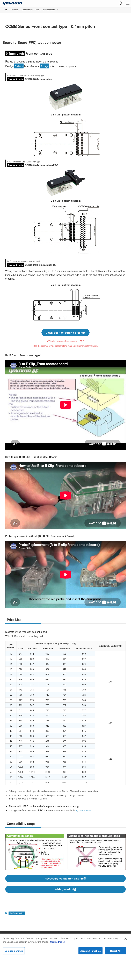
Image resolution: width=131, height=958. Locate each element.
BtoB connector (17, 913)
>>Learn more (83, 810)
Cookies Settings (14, 950)
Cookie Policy (57, 941)
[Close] (125, 939)
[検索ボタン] (120, 3)
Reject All (115, 950)
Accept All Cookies (90, 950)
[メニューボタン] (127, 3)
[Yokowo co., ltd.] (12, 3)
